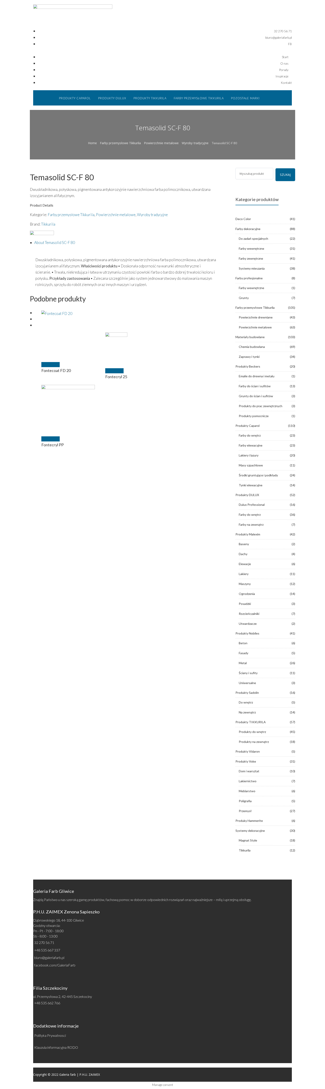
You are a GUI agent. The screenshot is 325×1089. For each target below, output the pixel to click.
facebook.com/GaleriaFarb (54, 965)
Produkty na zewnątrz (254, 742)
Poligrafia (245, 801)
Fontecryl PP (52, 444)
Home (92, 143)
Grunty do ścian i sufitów (256, 396)
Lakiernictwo (247, 781)
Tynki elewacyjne (250, 485)
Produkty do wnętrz (252, 732)
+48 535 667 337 (47, 950)
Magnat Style (248, 840)
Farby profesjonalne (249, 278)
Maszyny (245, 584)
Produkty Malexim (247, 534)
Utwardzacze (248, 623)
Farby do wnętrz (250, 435)
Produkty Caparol (247, 426)
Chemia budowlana (252, 347)
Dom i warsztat (249, 771)
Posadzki (245, 604)
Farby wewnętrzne (251, 248)
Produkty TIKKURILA (250, 722)
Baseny (244, 544)
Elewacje (245, 564)
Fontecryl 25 (116, 376)
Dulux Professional (252, 504)
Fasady (243, 653)
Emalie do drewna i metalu (256, 376)
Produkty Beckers (247, 366)
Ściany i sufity (248, 673)
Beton (243, 643)
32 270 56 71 (44, 942)
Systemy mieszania (252, 268)
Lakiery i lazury (248, 455)
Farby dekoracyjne (247, 229)
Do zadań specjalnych (253, 238)
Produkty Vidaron (247, 751)
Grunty (244, 298)
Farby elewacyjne (250, 445)
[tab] (128, 243)
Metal (243, 663)
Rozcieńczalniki (249, 613)
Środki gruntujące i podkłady (258, 475)
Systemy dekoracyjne (250, 830)
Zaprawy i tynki (249, 357)
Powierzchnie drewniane (256, 317)
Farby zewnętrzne (251, 258)
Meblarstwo (247, 791)
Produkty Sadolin (247, 692)
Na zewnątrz (247, 712)
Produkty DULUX (247, 495)
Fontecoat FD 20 (56, 370)
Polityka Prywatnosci (50, 1035)
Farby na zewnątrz (251, 524)
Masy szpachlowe (251, 465)
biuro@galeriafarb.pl (49, 957)
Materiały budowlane (250, 337)
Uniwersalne (247, 683)
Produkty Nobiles (247, 633)
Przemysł (245, 811)
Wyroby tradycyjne (195, 143)
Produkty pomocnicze (254, 416)
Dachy (243, 554)
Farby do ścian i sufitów (255, 386)
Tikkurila (48, 224)
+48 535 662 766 (47, 1003)
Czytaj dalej (50, 364)
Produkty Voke (245, 761)
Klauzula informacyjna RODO (56, 1047)
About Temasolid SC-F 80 (54, 242)
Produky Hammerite (249, 821)
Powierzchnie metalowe (161, 143)
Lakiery (244, 574)
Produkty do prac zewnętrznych (260, 406)
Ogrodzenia (247, 594)
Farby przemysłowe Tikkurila (120, 143)
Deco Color (243, 219)
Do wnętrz (246, 702)
